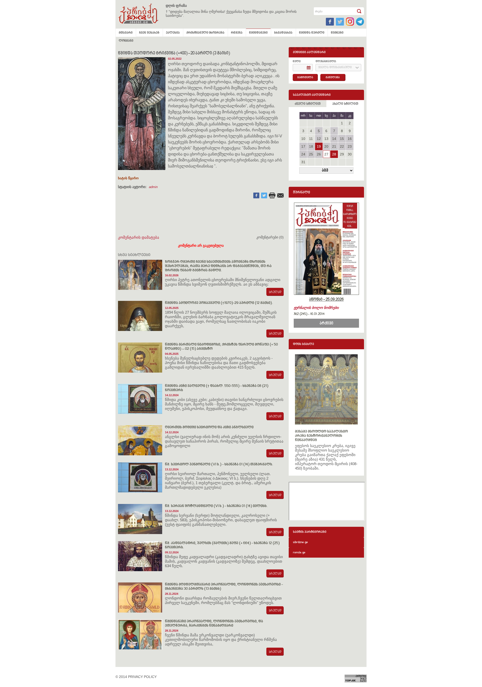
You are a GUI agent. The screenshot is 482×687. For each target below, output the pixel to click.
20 (326, 146)
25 (311, 154)
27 (326, 154)
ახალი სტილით (345, 104)
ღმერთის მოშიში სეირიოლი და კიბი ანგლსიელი (209, 427)
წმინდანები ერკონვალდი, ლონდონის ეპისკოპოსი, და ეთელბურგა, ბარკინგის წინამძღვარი (214, 623)
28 (334, 154)
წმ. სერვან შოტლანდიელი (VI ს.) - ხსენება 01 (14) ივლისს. (216, 506)
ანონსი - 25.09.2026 (326, 299)
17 (303, 146)
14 (334, 139)
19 (319, 146)
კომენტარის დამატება (138, 237)
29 (342, 154)
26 (319, 154)
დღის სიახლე (303, 344)
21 (334, 146)
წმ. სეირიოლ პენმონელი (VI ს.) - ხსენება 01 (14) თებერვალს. (219, 464)
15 (342, 139)
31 (303, 162)
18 (311, 146)
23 (350, 146)
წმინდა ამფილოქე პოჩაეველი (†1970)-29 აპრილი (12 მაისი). (219, 303)
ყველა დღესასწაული (335, 67)
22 (342, 146)
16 (350, 139)
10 (303, 139)
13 (326, 139)
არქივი (326, 323)
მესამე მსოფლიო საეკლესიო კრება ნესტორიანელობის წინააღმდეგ (321, 436)
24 (303, 154)
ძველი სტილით (308, 104)
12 (319, 139)
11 (311, 139)
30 (350, 154)
